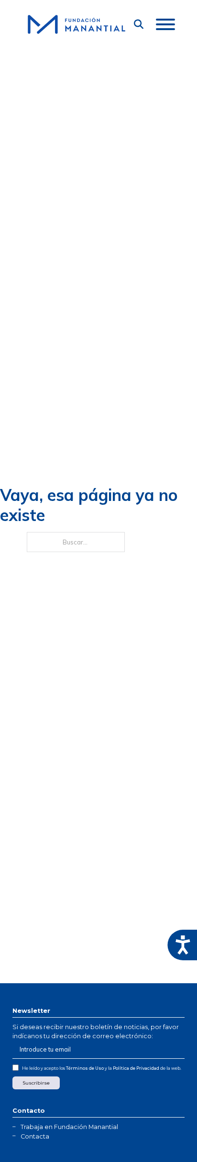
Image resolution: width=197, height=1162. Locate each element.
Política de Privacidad (136, 1068)
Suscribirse (36, 1083)
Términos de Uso (85, 1068)
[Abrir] (165, 24)
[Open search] (138, 24)
